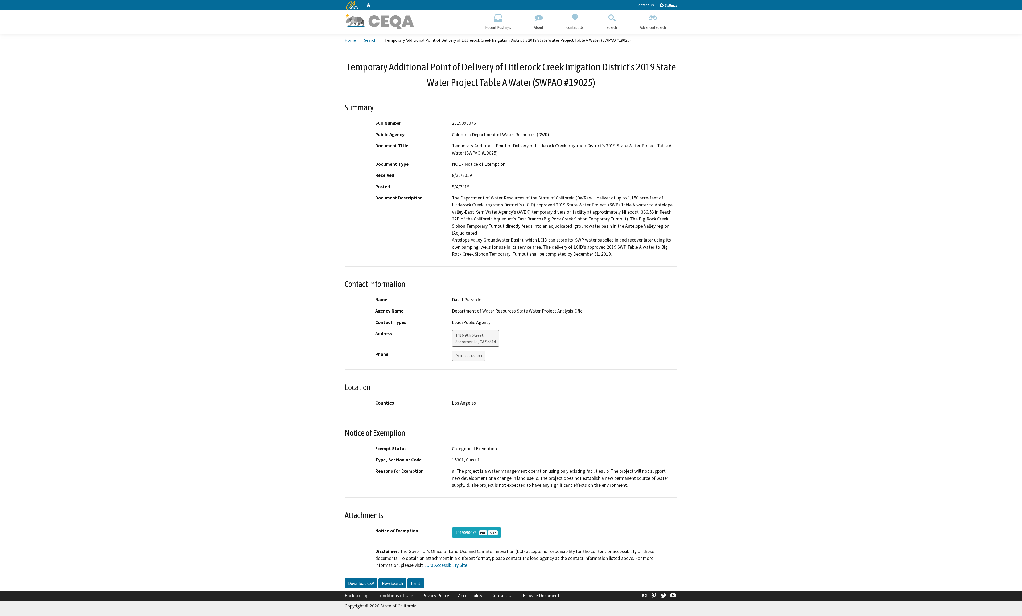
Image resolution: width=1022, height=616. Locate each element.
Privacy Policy (435, 595)
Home (350, 40)
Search (612, 27)
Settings (670, 5)
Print (416, 583)
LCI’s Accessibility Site (445, 565)
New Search (392, 583)
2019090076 (475, 532)
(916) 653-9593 (468, 356)
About (538, 27)
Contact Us (645, 4)
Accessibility (470, 595)
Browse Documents (542, 595)
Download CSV (361, 583)
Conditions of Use (395, 595)
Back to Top (356, 595)
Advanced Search (653, 27)
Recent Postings (498, 27)
